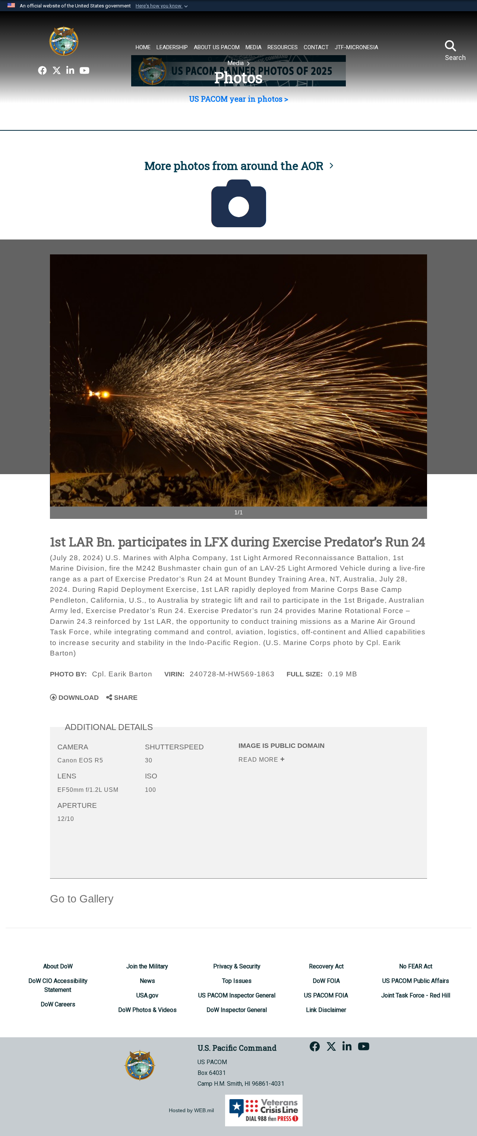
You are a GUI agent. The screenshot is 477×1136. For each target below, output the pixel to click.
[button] (162, 6)
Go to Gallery (82, 899)
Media (236, 63)
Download (78, 697)
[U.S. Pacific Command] (63, 41)
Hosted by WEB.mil (191, 1110)
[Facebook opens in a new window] (42, 71)
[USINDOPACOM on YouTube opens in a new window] (84, 71)
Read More (259, 759)
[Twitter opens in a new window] (56, 71)
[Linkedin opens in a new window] (70, 71)
